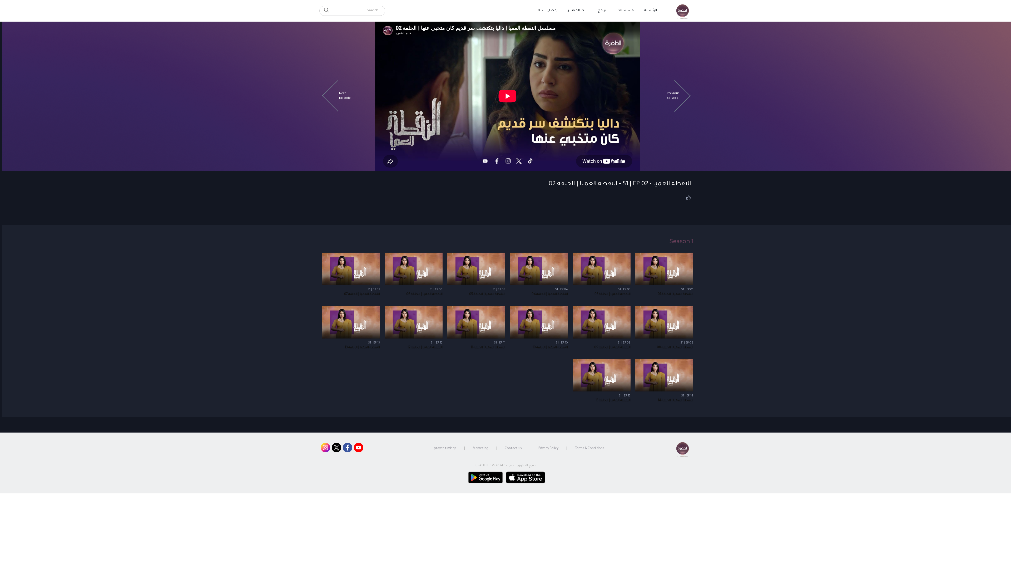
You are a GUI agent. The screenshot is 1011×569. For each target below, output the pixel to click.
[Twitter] (336, 449)
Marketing (480, 448)
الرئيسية (650, 11)
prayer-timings (445, 448)
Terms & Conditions (589, 448)
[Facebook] (347, 449)
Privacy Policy (548, 448)
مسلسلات (625, 11)
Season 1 (681, 241)
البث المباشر (577, 11)
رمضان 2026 (547, 11)
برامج (602, 11)
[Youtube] (358, 449)
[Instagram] (325, 449)
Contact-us (513, 448)
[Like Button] (688, 197)
